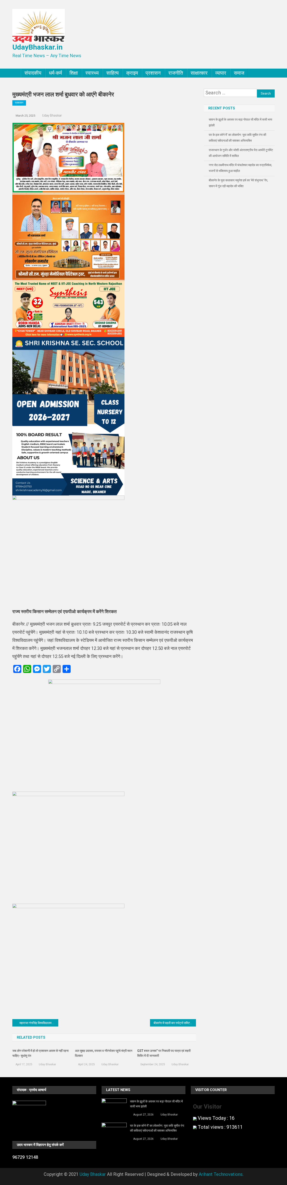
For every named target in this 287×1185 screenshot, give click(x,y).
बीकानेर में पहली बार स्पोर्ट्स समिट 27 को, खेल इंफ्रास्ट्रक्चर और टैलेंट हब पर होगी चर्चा (175, 1023)
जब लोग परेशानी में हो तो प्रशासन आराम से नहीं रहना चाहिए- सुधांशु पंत (40, 1053)
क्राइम (132, 73)
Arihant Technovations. (221, 1174)
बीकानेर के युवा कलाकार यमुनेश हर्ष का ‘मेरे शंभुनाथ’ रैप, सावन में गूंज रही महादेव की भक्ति (238, 183)
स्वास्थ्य (92, 73)
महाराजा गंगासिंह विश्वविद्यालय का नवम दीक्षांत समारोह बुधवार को (39, 1023)
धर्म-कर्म (55, 73)
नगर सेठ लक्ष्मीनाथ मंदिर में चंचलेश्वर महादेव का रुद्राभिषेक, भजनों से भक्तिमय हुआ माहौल (240, 168)
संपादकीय (32, 73)
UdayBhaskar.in (37, 47)
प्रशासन (153, 73)
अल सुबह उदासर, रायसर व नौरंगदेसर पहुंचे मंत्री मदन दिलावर (103, 1053)
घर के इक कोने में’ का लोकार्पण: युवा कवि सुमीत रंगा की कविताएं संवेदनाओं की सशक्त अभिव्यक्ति (237, 137)
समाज (239, 73)
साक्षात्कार (199, 73)
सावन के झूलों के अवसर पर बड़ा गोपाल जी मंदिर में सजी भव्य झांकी (240, 122)
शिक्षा (74, 73)
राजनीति (175, 73)
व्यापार (220, 73)
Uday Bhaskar (52, 115)
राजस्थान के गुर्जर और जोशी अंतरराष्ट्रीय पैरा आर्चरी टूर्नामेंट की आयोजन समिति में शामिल (241, 153)
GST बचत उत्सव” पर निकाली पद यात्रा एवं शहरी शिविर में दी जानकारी (164, 1053)
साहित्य (112, 73)
